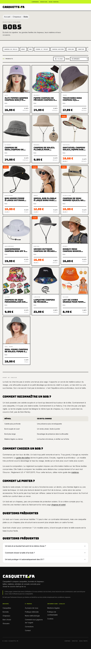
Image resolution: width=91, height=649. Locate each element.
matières (75, 472)
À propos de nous (31, 608)
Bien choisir (7, 620)
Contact (28, 630)
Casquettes (7, 608)
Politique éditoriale (32, 612)
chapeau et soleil (58, 505)
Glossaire (6, 623)
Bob (30, 49)
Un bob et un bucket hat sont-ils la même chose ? (25, 546)
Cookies (50, 619)
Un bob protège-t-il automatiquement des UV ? (24, 559)
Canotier (81, 49)
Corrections (29, 627)
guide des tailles (23, 458)
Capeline (71, 49)
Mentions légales (53, 608)
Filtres (60, 58)
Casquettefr (14, 7)
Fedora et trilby (42, 49)
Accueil (7, 17)
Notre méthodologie (32, 616)
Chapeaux (17, 17)
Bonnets (6, 612)
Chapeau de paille (10, 49)
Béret (23, 49)
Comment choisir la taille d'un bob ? (20, 553)
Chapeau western (58, 49)
